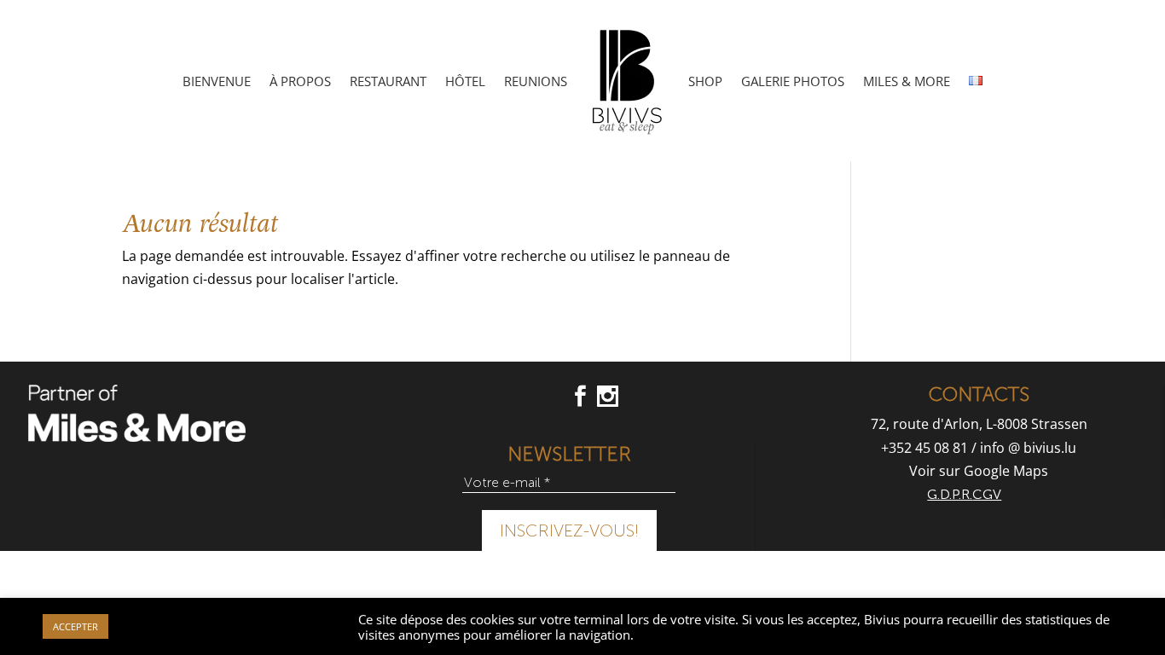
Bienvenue (217, 81)
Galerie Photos (792, 81)
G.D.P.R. (949, 494)
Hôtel (465, 81)
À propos (300, 81)
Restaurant (388, 81)
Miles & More (906, 81)
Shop (705, 81)
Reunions (535, 81)
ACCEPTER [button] (75, 626)
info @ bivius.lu (1028, 447)
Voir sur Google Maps (978, 470)
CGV (986, 494)
